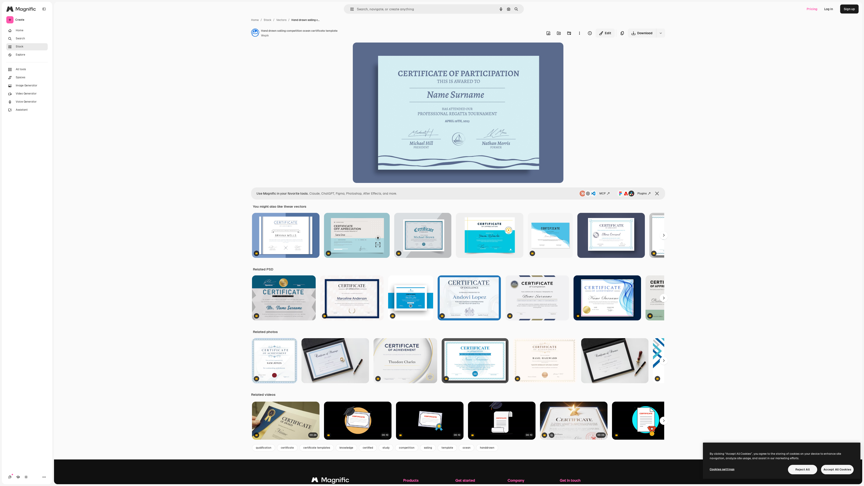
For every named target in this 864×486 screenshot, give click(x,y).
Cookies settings (722, 469)
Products (410, 480)
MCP (602, 193)
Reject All (802, 469)
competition (406, 448)
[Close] (657, 193)
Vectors (281, 20)
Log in (828, 9)
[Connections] (10, 477)
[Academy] (18, 477)
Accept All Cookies (837, 469)
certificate (287, 448)
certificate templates (316, 448)
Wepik (265, 35)
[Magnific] (330, 480)
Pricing (812, 9)
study (385, 448)
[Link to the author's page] (255, 33)
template (447, 448)
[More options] (579, 33)
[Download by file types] (660, 33)
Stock (267, 20)
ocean (466, 448)
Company (516, 480)
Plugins (642, 193)
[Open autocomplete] (350, 9)
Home (255, 20)
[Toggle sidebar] (44, 9)
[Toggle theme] (26, 477)
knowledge (346, 448)
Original (381, 51)
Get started (465, 480)
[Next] (664, 235)
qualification (263, 448)
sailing (428, 448)
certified (368, 448)
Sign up (849, 9)
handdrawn (487, 448)
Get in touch (570, 480)
